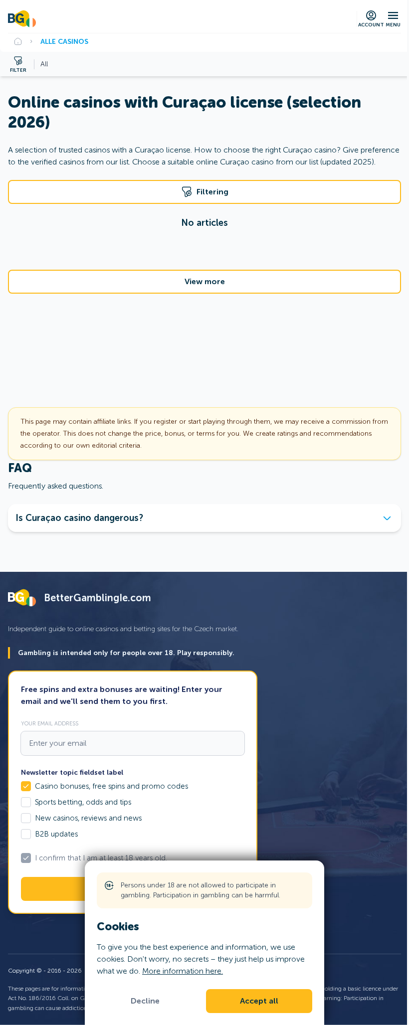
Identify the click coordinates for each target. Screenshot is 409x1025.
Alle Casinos (64, 41)
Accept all (259, 1001)
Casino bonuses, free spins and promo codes (111, 786)
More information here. (182, 971)
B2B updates (56, 834)
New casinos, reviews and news (88, 818)
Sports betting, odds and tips (83, 802)
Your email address (49, 723)
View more (205, 281)
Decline (145, 1001)
